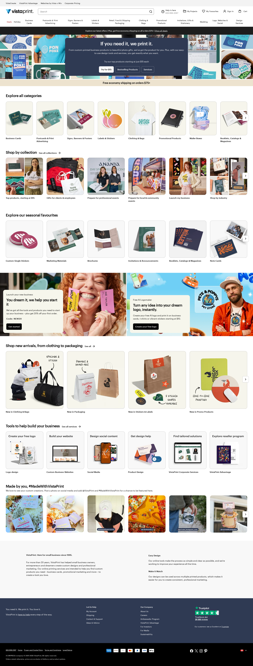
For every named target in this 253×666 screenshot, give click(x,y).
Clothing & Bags (136, 138)
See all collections (48, 153)
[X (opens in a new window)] (196, 651)
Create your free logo (146, 326)
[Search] (150, 11)
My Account (91, 611)
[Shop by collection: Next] (245, 176)
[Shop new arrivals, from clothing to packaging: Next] (245, 379)
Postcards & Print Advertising (45, 139)
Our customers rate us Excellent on (212, 626)
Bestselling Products (127, 69)
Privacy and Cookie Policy (33, 650)
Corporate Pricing (72, 3)
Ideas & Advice (92, 623)
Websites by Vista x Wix (51, 3)
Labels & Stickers (106, 138)
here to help (24, 614)
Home (20, 650)
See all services (69, 426)
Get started (14, 326)
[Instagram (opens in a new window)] (201, 651)
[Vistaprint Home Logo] (20, 11)
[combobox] (94, 11)
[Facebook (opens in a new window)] (191, 651)
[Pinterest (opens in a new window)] (205, 651)
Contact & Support (94, 619)
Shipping (90, 615)
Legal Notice (67, 650)
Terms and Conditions (53, 650)
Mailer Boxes (196, 138)
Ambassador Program (149, 619)
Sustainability (146, 634)
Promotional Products (170, 138)
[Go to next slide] (245, 118)
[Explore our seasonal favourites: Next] (245, 238)
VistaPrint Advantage (28, 3)
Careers (143, 615)
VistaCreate (11, 3)
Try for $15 (106, 69)
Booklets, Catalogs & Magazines (230, 139)
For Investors (146, 627)
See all (88, 346)
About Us (144, 611)
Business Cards (13, 138)
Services (148, 69)
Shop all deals (161, 31)
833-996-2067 (11, 650)
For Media (144, 630)
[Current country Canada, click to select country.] (243, 650)
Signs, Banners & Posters (79, 138)
